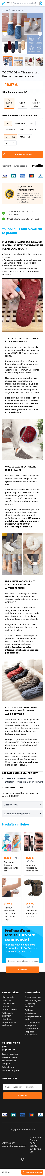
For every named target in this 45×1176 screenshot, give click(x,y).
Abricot (32, 129)
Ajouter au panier (23, 154)
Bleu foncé (20, 123)
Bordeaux (10, 129)
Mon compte (8, 997)
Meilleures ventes (10, 1057)
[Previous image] (5, 34)
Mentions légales (33, 1000)
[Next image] (40, 34)
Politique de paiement (7, 1014)
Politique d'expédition (30, 1011)
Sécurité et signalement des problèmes (10, 1022)
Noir (8, 123)
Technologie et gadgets (9, 1062)
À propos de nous (33, 997)
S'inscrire (22, 970)
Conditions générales (30, 1005)
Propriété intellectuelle (31, 1033)
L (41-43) (10, 142)
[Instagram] (22, 1159)
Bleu (22, 129)
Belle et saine (8, 1067)
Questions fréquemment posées (8, 1003)
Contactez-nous (10, 1009)
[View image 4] (40, 61)
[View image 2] (18, 61)
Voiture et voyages (11, 1070)
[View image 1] (7, 61)
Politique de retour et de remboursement (33, 1019)
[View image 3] (29, 61)
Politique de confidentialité (32, 1027)
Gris (31, 123)
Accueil (5, 10)
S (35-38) (10, 136)
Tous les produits (10, 1054)
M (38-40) (25, 136)
